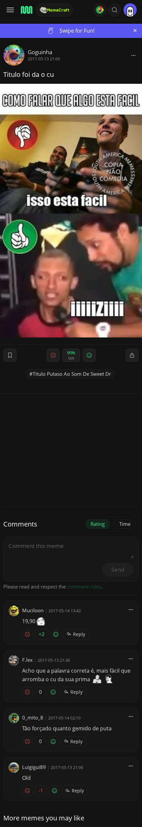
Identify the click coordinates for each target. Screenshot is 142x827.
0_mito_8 (33, 717)
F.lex (27, 659)
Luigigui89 (34, 767)
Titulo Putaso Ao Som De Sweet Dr (72, 373)
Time (124, 524)
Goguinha (40, 52)
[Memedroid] (26, 10)
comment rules (84, 586)
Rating (97, 524)
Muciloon (33, 610)
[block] (133, 55)
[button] (114, 9)
